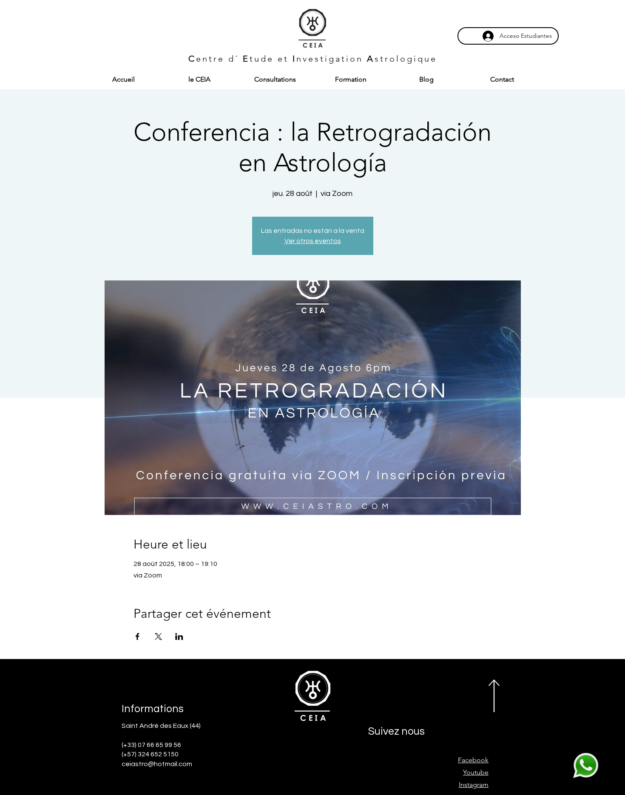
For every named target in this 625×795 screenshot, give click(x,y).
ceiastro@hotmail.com (157, 764)
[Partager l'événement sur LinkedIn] (179, 636)
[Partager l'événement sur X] (158, 636)
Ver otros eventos (312, 241)
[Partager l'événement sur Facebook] (138, 636)
